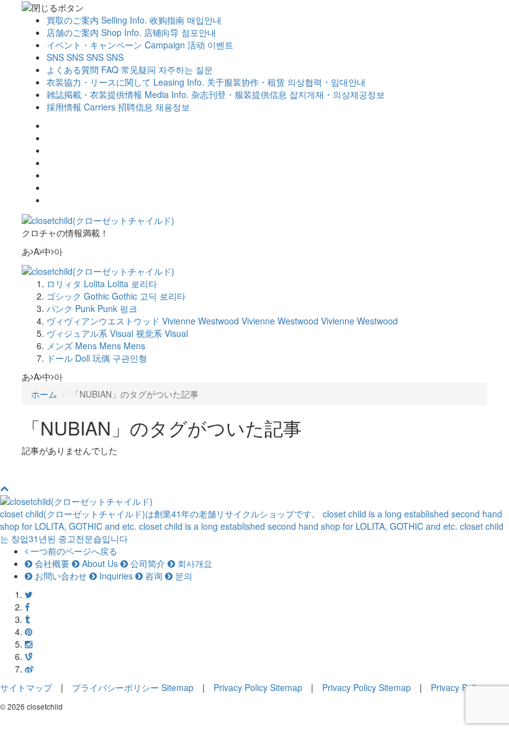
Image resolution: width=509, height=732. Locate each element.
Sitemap (177, 687)
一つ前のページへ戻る (72, 551)
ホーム (44, 394)
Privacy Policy (241, 687)
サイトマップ (26, 687)
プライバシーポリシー (115, 687)
